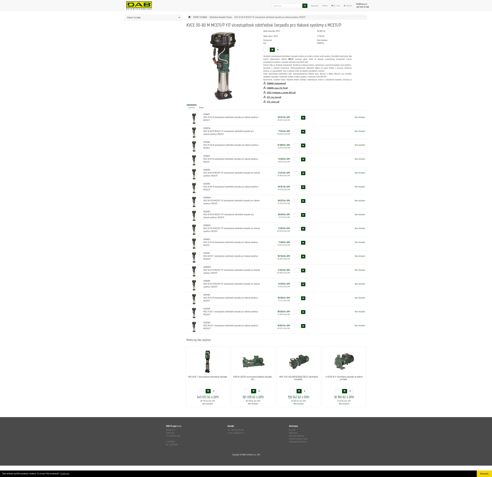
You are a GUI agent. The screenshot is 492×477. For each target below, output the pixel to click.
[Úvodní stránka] (189, 17)
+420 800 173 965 (362, 7)
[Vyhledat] (304, 6)
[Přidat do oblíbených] (277, 50)
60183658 (207, 197)
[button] (177, 17)
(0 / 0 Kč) (336, 6)
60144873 (206, 239)
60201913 (206, 295)
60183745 (206, 170)
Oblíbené (348, 6)
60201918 (206, 308)
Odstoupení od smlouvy (298, 441)
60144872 (206, 156)
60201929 (206, 322)
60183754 (206, 128)
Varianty (191, 107)
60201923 (206, 211)
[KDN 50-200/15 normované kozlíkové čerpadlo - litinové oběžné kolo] (253, 361)
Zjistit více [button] (64, 474)
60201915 (206, 142)
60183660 (207, 267)
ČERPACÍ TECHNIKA (134, 17)
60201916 (206, 183)
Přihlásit (325, 6)
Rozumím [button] (484, 474)
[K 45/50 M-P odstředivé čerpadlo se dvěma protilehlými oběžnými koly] (344, 361)
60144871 (206, 114)
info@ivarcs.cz (361, 4)
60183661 (206, 281)
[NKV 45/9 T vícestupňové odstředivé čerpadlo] (208, 361)
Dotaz (201, 107)
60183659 (207, 225)
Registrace (314, 6)
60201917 (206, 253)
